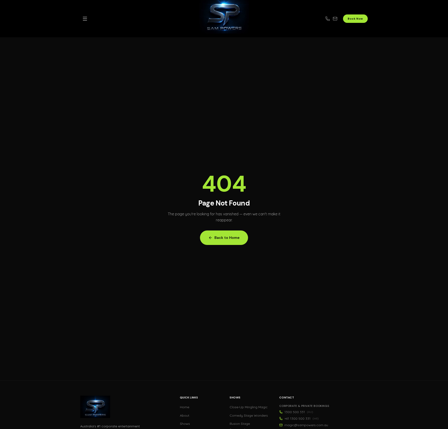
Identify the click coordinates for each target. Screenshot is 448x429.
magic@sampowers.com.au (306, 425)
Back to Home (227, 237)
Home (184, 407)
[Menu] (85, 18)
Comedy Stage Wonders (249, 415)
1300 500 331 (298, 412)
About (184, 415)
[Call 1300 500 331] (327, 19)
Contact (286, 397)
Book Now (355, 19)
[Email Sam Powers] (338, 19)
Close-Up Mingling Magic (249, 407)
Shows (185, 424)
